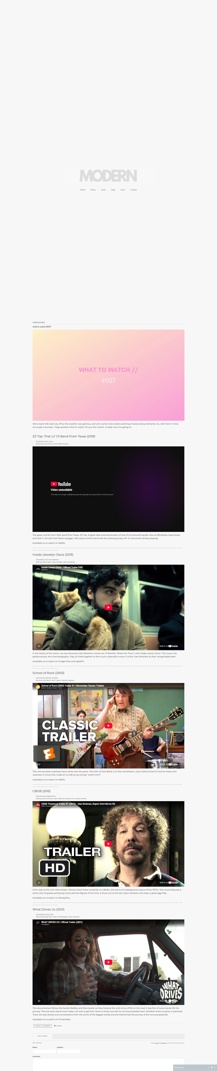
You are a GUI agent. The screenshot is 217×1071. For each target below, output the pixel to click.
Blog (113, 190)
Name (35, 1047)
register (163, 1043)
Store (123, 190)
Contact (133, 190)
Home (82, 190)
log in (157, 1043)
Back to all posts (39, 322)
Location (60, 1047)
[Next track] (215, 1067)
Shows (93, 190)
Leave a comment (42, 1026)
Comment (36, 1056)
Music (103, 190)
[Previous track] (209, 1067)
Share (59, 1026)
